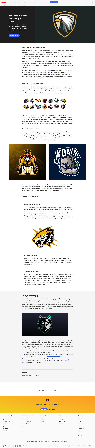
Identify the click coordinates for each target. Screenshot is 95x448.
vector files (24, 308)
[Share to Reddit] (52, 390)
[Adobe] (3, 2)
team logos (37, 352)
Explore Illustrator (14, 35)
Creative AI (5, 417)
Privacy (61, 445)
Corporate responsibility (82, 426)
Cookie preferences (71, 445)
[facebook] (13, 446)
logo (49, 70)
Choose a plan (54, 2)
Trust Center (80, 431)
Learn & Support (33, 2)
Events (79, 423)
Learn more (52, 409)
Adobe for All (80, 435)
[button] (86, 2)
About (79, 419)
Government (43, 421)
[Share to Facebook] (40, 390)
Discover (19, 5)
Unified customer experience (26, 421)
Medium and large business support (65, 424)
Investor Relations (81, 428)
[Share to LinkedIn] (46, 390)
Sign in (90, 2)
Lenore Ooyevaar (26, 375)
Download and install (62, 419)
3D (3, 426)
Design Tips (40, 2)
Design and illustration (6, 421)
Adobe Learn (61, 423)
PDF (3, 424)
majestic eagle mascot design (54, 356)
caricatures (43, 341)
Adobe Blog (80, 437)
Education (42, 417)
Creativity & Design (11, 2)
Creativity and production (26, 423)
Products (24, 2)
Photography (5, 419)
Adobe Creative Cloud (8, 5)
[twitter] (17, 446)
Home (3, 5)
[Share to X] (43, 390)
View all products (6, 431)
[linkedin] (20, 446)
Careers (79, 421)
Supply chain (80, 430)
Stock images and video (7, 430)
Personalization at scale (25, 417)
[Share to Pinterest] (49, 390)
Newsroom (80, 424)
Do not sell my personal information (81, 445)
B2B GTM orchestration (25, 424)
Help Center (61, 417)
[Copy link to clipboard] (55, 390)
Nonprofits (42, 419)
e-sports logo (50, 350)
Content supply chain (25, 419)
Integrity (79, 433)
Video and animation (6, 423)
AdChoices (90, 445)
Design (19, 2)
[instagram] (15, 446)
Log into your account (81, 417)
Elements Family (5, 428)
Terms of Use (65, 445)
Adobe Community (62, 421)
